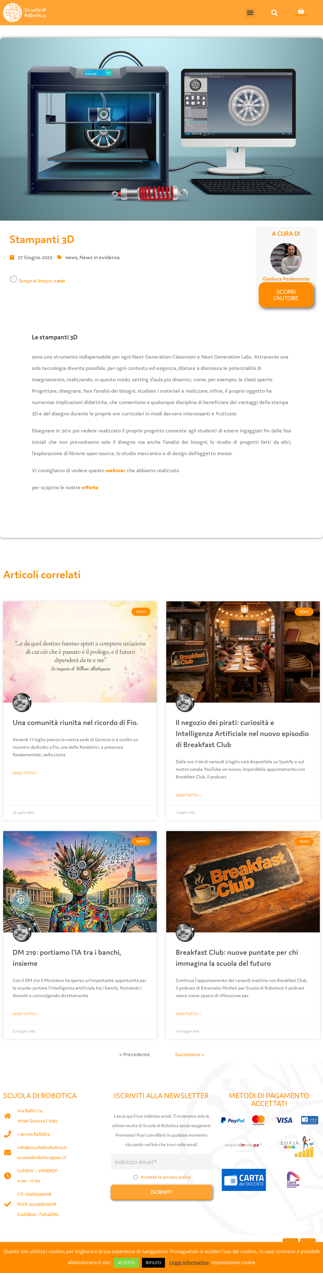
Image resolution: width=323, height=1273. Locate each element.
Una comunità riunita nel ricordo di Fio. (75, 722)
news (71, 257)
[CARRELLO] (301, 11)
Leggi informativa (189, 1262)
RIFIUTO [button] (153, 1262)
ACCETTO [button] (126, 1262)
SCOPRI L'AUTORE (285, 295)
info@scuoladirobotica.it (42, 1147)
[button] (250, 13)
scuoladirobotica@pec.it (41, 1157)
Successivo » (189, 1054)
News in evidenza (99, 257)
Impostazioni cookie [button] (233, 1262)
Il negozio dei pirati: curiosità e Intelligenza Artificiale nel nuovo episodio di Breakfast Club (242, 733)
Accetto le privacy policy (166, 1177)
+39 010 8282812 (33, 1134)
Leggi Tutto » (25, 773)
